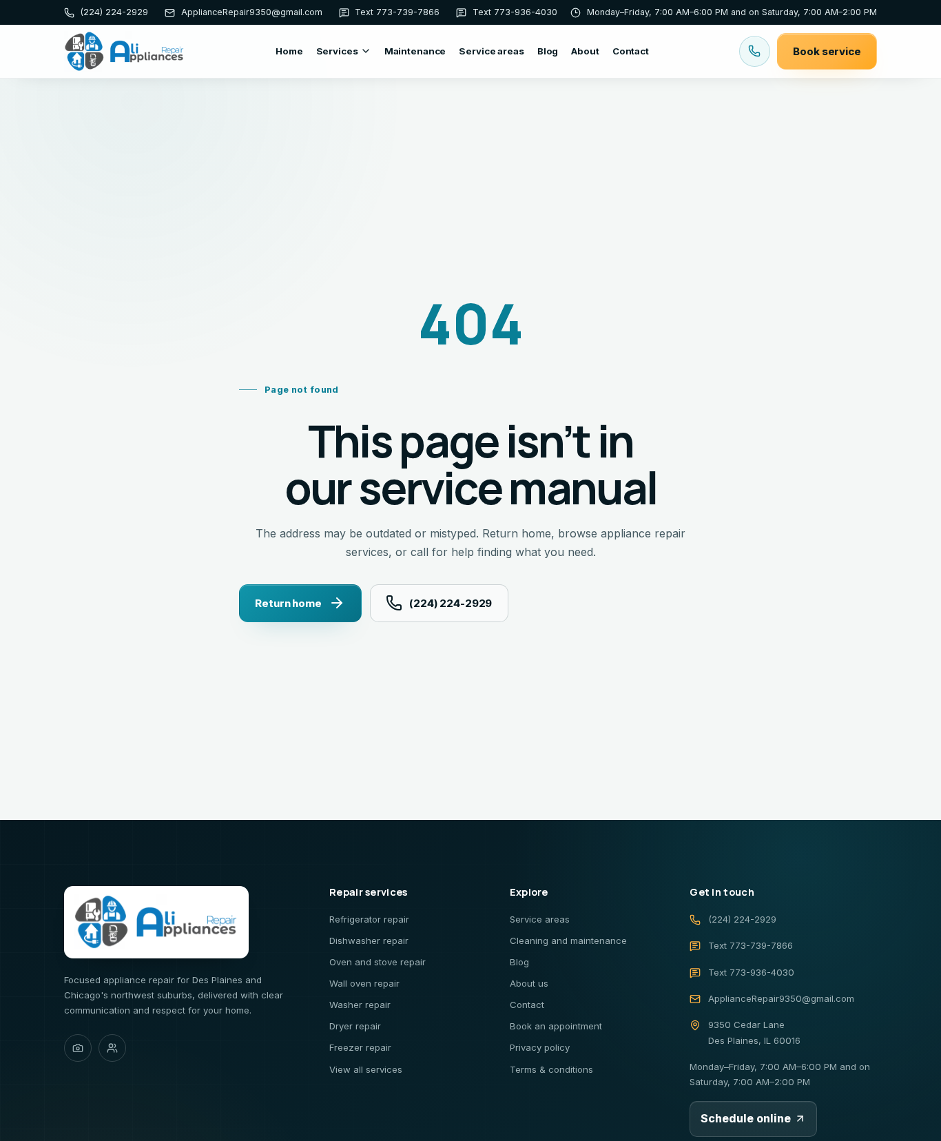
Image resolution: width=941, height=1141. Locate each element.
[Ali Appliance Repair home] (124, 51)
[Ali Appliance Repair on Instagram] (78, 1048)
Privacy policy (540, 1047)
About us (529, 983)
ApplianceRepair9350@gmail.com (781, 998)
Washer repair (360, 1004)
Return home (288, 602)
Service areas (491, 50)
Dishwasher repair (369, 940)
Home (289, 50)
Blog (547, 50)
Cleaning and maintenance (568, 940)
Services (337, 50)
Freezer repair (360, 1047)
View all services (365, 1069)
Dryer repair (355, 1025)
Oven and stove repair (377, 961)
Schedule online (746, 1118)
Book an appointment (556, 1025)
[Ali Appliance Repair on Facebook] (112, 1048)
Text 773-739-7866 (750, 945)
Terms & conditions (551, 1069)
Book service (826, 51)
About (585, 50)
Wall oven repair (364, 983)
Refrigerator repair (369, 919)
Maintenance (415, 50)
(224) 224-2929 (450, 602)
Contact (630, 50)
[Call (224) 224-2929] (754, 51)
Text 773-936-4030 (751, 972)
